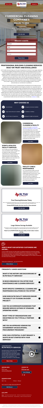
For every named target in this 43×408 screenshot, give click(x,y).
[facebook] (22, 375)
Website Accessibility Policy (36, 405)
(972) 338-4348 (25, 369)
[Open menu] (41, 4)
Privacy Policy (5, 405)
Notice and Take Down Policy (27, 405)
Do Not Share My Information (12, 405)
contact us (34, 97)
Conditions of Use (20, 405)
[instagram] (24, 375)
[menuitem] (3, 395)
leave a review (25, 255)
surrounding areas (8, 371)
